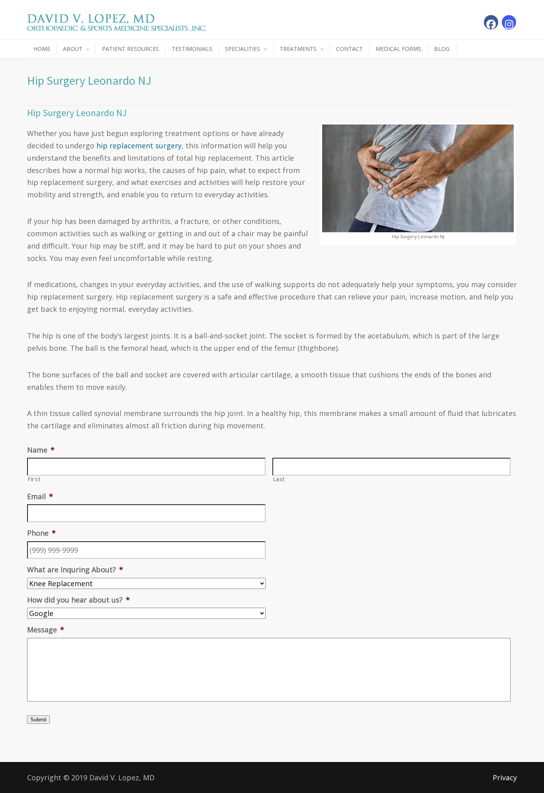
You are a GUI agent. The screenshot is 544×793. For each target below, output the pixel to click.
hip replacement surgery (139, 145)
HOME (41, 48)
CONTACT (349, 48)
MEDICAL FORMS (398, 48)
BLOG (442, 48)
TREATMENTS (298, 48)
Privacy (505, 777)
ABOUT (72, 48)
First (34, 479)
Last (279, 479)
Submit (38, 720)
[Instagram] (509, 22)
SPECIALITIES (242, 48)
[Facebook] (491, 22)
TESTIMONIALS (192, 48)
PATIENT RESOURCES (130, 48)
